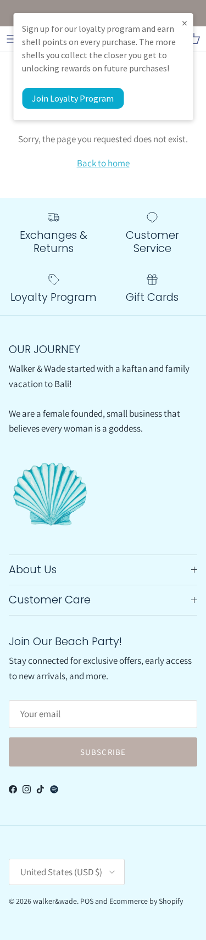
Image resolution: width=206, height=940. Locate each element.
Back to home (103, 163)
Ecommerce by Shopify (146, 901)
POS (86, 901)
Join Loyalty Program (73, 98)
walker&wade (55, 901)
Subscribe (103, 752)
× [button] (184, 23)
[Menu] (12, 39)
